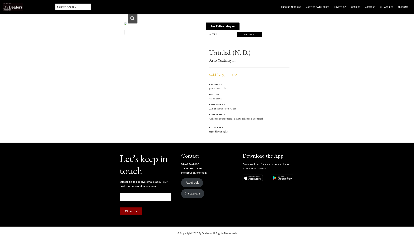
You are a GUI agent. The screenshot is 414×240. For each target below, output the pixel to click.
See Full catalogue (223, 26)
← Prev (213, 34)
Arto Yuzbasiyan (222, 60)
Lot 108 (249, 34)
